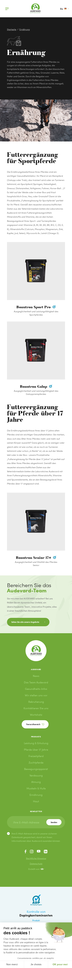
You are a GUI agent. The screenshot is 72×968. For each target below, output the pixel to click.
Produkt (36, 920)
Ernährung (24, 29)
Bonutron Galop (34, 386)
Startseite (11, 29)
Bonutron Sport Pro (34, 307)
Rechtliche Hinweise (36, 858)
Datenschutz (36, 863)
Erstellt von (33, 869)
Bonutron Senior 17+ (34, 557)
